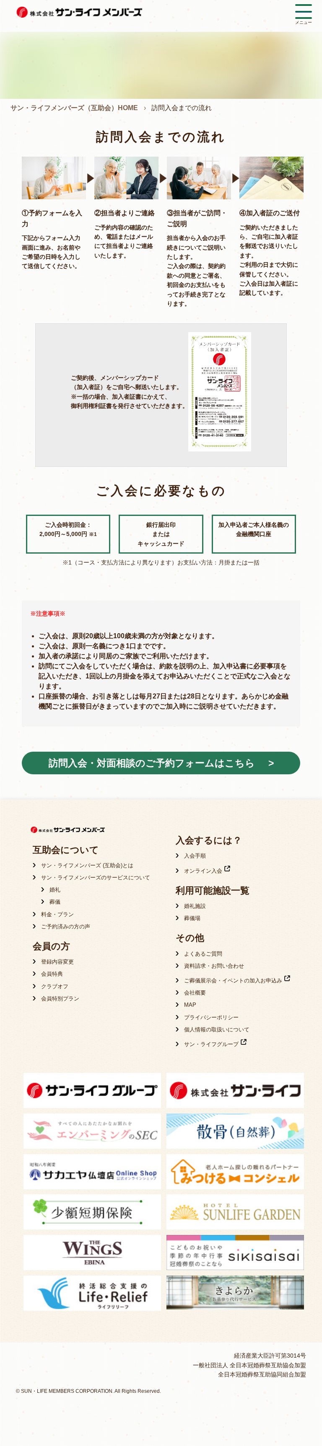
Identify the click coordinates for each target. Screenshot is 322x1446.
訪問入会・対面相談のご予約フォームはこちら (152, 763)
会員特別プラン (60, 998)
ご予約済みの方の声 (65, 926)
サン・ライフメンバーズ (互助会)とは (87, 865)
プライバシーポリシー (211, 1017)
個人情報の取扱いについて (216, 1029)
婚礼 (54, 890)
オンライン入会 (203, 871)
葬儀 (54, 902)
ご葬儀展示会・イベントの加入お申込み (233, 980)
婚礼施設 (195, 906)
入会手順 (195, 856)
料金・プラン (57, 914)
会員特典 (52, 974)
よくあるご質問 (203, 954)
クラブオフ (54, 986)
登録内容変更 (57, 962)
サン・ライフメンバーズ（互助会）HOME (74, 107)
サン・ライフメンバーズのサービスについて (95, 877)
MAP (190, 1005)
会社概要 (195, 993)
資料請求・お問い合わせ (214, 966)
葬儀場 (192, 918)
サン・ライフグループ (211, 1044)
